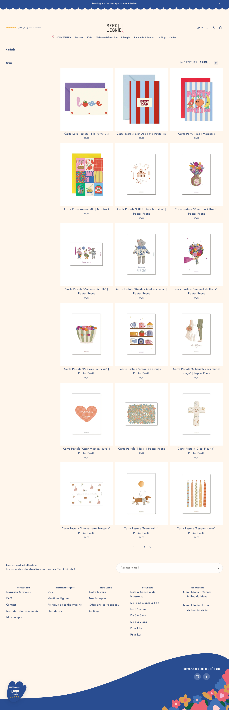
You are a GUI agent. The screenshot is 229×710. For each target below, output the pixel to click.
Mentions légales (58, 598)
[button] (205, 63)
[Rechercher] (207, 27)
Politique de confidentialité (65, 605)
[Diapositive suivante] (219, 3)
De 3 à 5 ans (138, 615)
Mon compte (14, 617)
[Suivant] (150, 547)
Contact (11, 605)
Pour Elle (136, 628)
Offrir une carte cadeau (104, 605)
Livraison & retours (18, 592)
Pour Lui (135, 634)
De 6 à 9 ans (138, 622)
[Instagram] (197, 676)
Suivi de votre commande (22, 611)
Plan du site (55, 611)
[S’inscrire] (218, 568)
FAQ (9, 598)
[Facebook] (206, 676)
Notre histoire (97, 592)
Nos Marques (97, 598)
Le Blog (94, 611)
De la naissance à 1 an (144, 603)
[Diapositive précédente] (7, 3)
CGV (51, 592)
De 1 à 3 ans (138, 609)
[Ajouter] (108, 126)
